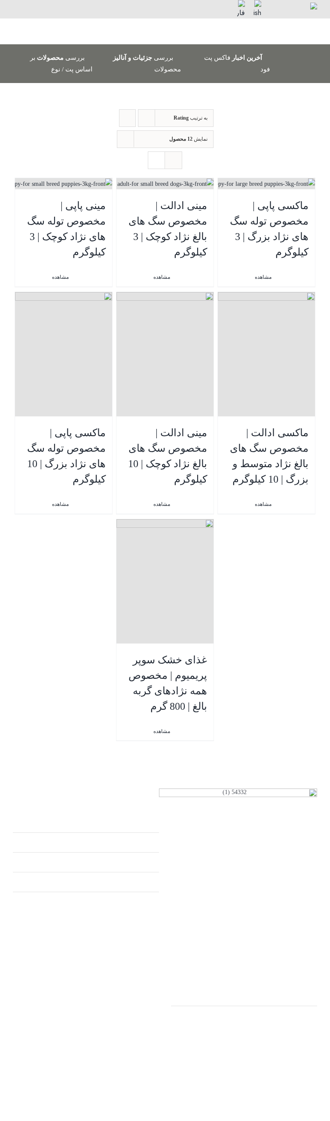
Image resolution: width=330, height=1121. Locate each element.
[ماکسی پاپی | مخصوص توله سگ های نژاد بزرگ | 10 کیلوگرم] (64, 354)
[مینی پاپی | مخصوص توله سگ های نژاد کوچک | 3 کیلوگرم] (64, 183)
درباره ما (143, 842)
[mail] (38, 6)
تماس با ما (141, 862)
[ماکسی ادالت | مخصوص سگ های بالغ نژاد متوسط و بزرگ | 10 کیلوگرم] (266, 354)
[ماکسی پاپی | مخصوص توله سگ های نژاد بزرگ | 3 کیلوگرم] (266, 183)
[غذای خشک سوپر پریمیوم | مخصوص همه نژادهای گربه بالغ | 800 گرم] (165, 581)
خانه (148, 822)
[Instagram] (100, 1077)
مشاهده (263, 504)
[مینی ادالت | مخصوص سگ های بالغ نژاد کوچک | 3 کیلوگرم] (165, 183)
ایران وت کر (296, 996)
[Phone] (71, 1077)
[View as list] (173, 160)
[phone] (21, 6)
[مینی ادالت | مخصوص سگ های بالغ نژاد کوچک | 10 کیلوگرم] (165, 354)
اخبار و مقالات (136, 882)
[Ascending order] (127, 118)
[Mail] (86, 1077)
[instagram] (55, 6)
